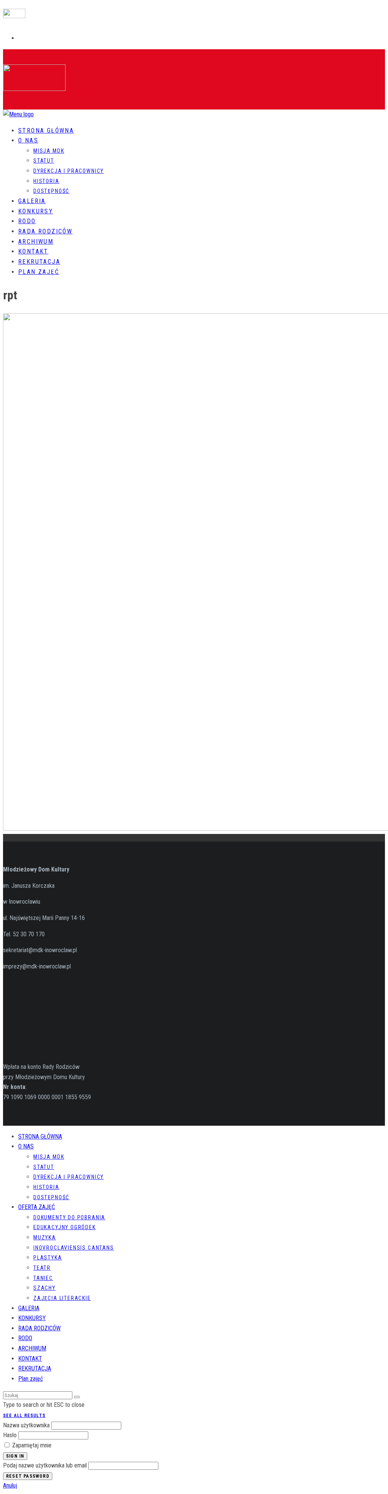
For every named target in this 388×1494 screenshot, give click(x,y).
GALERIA (32, 201)
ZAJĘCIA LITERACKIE (62, 1298)
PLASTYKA (47, 1258)
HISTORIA (46, 181)
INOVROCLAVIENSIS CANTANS (73, 1248)
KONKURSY (35, 211)
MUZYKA (44, 1237)
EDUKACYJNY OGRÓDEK (64, 1227)
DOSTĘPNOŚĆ (51, 191)
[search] (77, 1397)
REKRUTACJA (39, 261)
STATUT (43, 161)
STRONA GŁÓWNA (46, 130)
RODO (27, 221)
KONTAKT (33, 251)
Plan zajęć (38, 271)
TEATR (42, 1268)
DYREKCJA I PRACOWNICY (68, 171)
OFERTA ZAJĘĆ (36, 1207)
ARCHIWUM (35, 241)
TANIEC (43, 1278)
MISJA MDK (48, 151)
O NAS (28, 140)
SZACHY (44, 1288)
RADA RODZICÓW (45, 231)
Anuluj (10, 1485)
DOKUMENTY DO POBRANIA (69, 1217)
